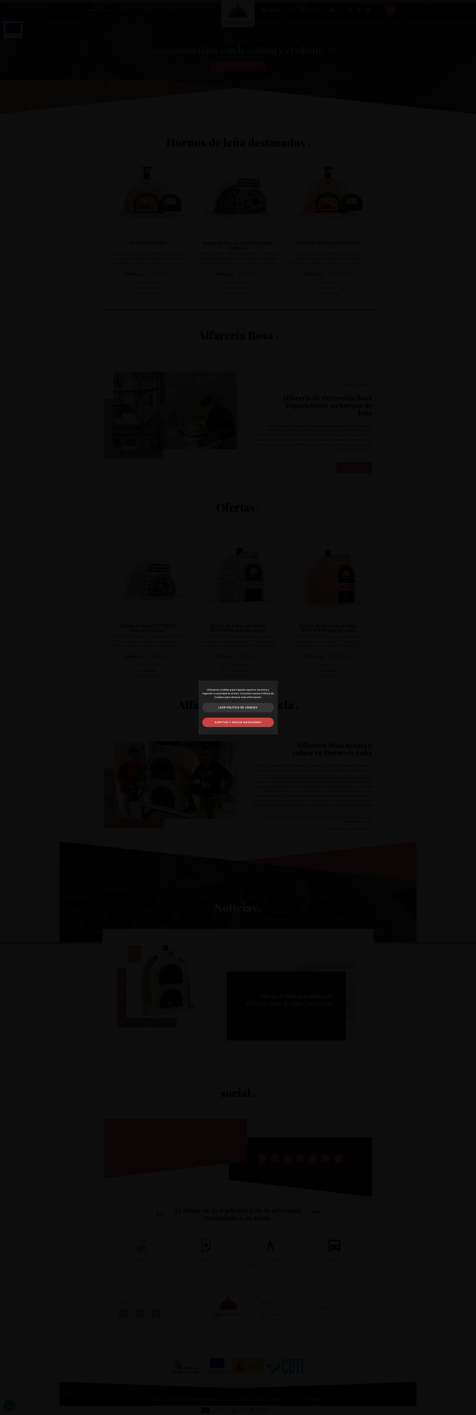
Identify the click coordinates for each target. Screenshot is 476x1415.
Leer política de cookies (238, 707)
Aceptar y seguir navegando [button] (238, 722)
